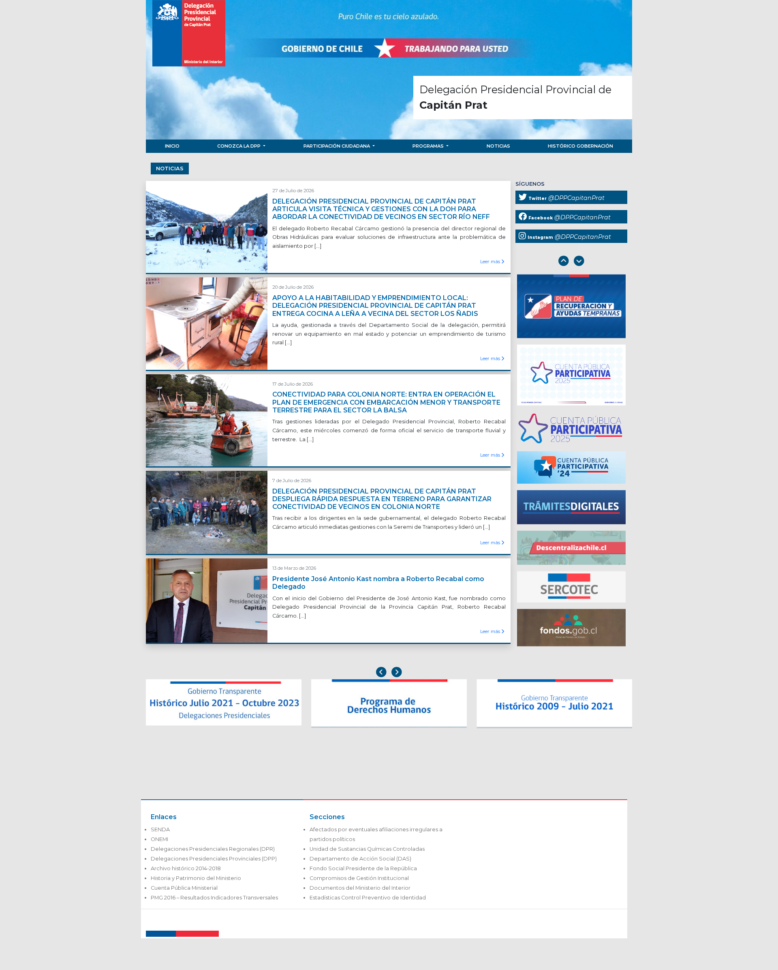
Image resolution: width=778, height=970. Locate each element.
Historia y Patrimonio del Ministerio (196, 878)
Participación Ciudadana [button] (337, 146)
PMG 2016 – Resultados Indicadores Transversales (214, 898)
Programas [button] (429, 146)
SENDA (160, 829)
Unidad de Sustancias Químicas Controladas (367, 849)
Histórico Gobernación (580, 146)
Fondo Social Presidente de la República (363, 868)
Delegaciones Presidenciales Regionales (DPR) (213, 849)
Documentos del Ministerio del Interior (360, 888)
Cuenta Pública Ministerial (184, 888)
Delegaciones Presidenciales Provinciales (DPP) (214, 859)
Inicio (172, 146)
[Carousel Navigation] (571, 261)
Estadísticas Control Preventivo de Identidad (368, 898)
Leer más (490, 261)
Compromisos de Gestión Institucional (359, 878)
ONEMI (159, 839)
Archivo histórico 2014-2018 (186, 868)
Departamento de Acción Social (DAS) (360, 859)
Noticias (498, 146)
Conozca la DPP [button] (239, 146)
